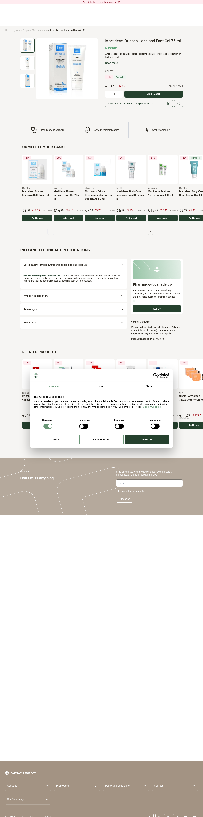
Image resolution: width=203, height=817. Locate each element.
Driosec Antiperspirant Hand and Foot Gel (44, 275)
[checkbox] (117, 491)
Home (8, 30)
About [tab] (149, 385)
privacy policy (139, 491)
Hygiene (17, 30)
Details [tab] (101, 385)
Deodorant (38, 30)
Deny (56, 439)
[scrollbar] (100, 232)
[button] (77, 786)
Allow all (147, 439)
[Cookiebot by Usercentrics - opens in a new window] (155, 375)
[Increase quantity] (119, 94)
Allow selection (101, 439)
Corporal (27, 30)
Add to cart (37, 218)
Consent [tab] (54, 386)
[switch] (83, 426)
